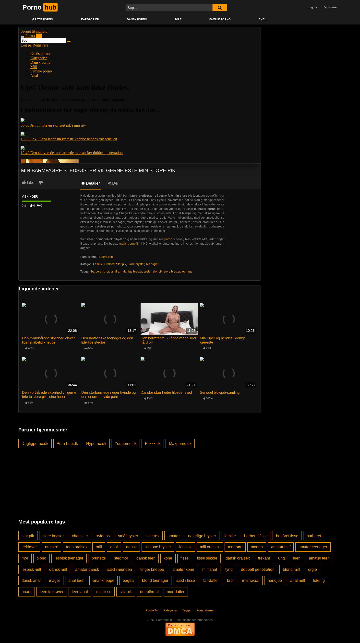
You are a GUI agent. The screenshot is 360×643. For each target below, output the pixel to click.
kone (168, 558)
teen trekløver (51, 592)
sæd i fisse (185, 580)
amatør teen (319, 558)
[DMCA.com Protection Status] (180, 629)
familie (114, 271)
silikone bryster (158, 547)
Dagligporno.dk (35, 443)
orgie (312, 569)
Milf (178, 19)
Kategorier (90, 19)
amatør (174, 536)
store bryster (172, 271)
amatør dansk (87, 569)
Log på (312, 7)
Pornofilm (152, 610)
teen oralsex (76, 547)
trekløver (29, 547)
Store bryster (136, 264)
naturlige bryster (131, 271)
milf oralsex (210, 547)
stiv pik (126, 592)
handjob (275, 580)
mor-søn (235, 547)
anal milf (297, 580)
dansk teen (146, 558)
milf (99, 547)
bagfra (128, 580)
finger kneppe (152, 569)
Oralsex (109, 264)
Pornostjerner (205, 610)
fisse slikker (207, 558)
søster (147, 271)
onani (26, 592)
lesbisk (185, 547)
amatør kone (183, 569)
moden (257, 547)
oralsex (51, 547)
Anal (262, 19)
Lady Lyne (106, 257)
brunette (99, 558)
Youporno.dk (126, 443)
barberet (96, 271)
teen (296, 558)
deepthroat (149, 592)
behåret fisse (287, 536)
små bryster (128, 536)
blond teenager (155, 580)
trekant (264, 558)
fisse (184, 558)
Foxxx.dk (153, 443)
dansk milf (58, 569)
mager (54, 580)
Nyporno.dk (96, 443)
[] (219, 7)
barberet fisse (256, 536)
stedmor (121, 558)
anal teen (76, 580)
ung (281, 558)
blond (41, 558)
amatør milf (280, 547)
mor (25, 558)
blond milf (291, 569)
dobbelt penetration (258, 569)
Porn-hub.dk (67, 443)
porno (168, 239)
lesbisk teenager (69, 558)
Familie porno (220, 19)
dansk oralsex (238, 558)
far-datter (211, 580)
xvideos (103, 536)
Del (114, 183)
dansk (131, 547)
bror (106, 271)
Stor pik (121, 264)
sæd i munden (119, 569)
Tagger (187, 610)
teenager (187, 271)
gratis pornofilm (129, 243)
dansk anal (31, 580)
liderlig (319, 580)
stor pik (157, 271)
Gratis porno (42, 19)
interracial (250, 580)
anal (114, 547)
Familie (98, 264)
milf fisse (103, 592)
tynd (229, 569)
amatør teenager (313, 547)
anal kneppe (103, 580)
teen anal (80, 592)
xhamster (80, 536)
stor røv (152, 536)
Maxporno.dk (180, 443)
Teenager (152, 264)
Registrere (330, 7)
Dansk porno (137, 19)
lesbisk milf (31, 569)
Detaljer (92, 183)
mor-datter (175, 592)
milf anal (209, 569)
